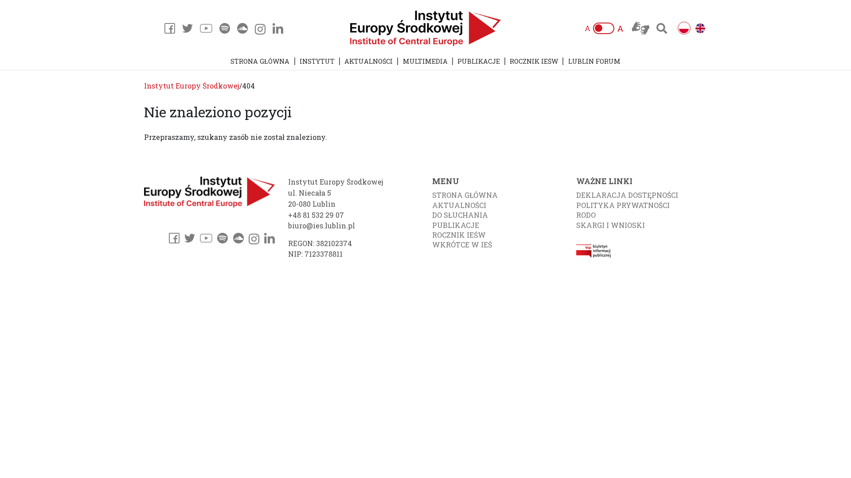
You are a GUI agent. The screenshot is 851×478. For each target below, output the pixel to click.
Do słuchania (460, 215)
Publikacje (478, 61)
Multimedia (425, 61)
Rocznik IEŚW (534, 61)
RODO (586, 215)
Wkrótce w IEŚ (462, 244)
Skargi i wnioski (610, 225)
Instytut (317, 61)
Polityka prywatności (623, 205)
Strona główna (259, 61)
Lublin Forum (594, 61)
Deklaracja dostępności (627, 195)
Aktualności (368, 61)
